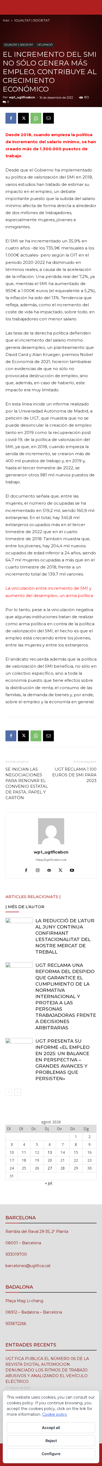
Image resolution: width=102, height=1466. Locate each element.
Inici (6, 20)
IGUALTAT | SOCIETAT (32, 20)
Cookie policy (54, 1414)
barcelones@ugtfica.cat (28, 1265)
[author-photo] (51, 844)
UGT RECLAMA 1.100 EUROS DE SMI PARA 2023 (74, 775)
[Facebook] (10, 118)
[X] (23, 118)
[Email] (48, 118)
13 (50, 1152)
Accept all (51, 1427)
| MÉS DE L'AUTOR (24, 906)
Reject (51, 1440)
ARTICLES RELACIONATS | (33, 896)
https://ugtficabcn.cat (51, 860)
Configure (51, 1453)
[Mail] (51, 870)
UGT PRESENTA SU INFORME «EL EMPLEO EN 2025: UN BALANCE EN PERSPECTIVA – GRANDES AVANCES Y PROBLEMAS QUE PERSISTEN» (62, 1059)
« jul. (49, 1183)
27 (50, 1168)
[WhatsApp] (35, 118)
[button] (9, 7)
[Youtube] (73, 870)
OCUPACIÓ (45, 44)
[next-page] (17, 1092)
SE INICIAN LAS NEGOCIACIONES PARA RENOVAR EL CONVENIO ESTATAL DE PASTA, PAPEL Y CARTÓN (26, 783)
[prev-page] (8, 1092)
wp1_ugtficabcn (22, 97)
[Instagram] (39, 870)
